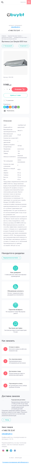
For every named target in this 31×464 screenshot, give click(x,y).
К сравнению (10, 100)
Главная (4, 36)
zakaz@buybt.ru (15, 27)
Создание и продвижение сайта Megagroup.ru (15, 462)
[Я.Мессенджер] (4, 107)
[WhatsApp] (18, 107)
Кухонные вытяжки (7, 37)
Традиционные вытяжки (20, 37)
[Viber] (15, 107)
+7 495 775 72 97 (14, 30)
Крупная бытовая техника (15, 36)
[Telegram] (13, 107)
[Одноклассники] (10, 107)
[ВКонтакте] (7, 107)
